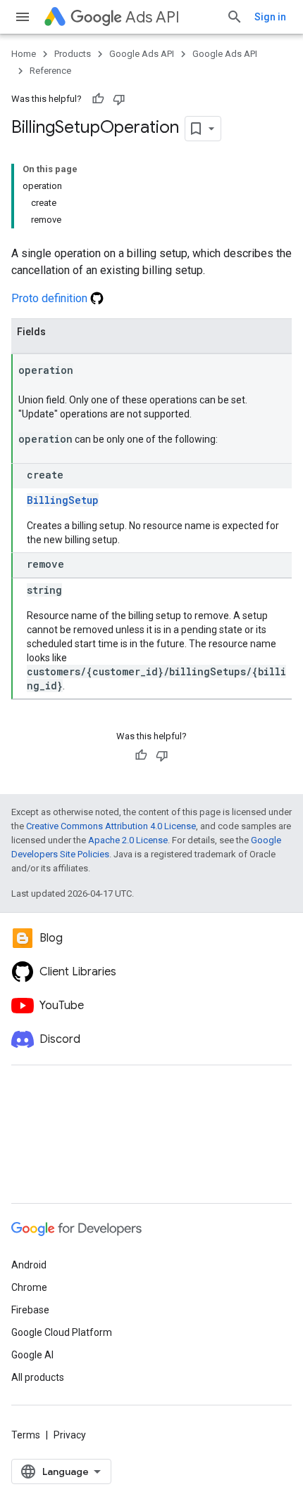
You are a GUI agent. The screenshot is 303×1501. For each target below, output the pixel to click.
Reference (50, 70)
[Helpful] (98, 99)
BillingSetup (63, 500)
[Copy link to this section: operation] (87, 371)
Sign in (270, 16)
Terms (25, 1435)
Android (29, 1265)
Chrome (29, 1287)
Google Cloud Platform (61, 1332)
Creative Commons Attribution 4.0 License (111, 826)
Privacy (70, 1435)
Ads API (152, 17)
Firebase (30, 1309)
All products (37, 1377)
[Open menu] (22, 17)
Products (72, 53)
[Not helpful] (119, 99)
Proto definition (50, 298)
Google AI (32, 1354)
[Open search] (234, 16)
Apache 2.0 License (128, 840)
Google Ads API (141, 53)
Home (23, 53)
